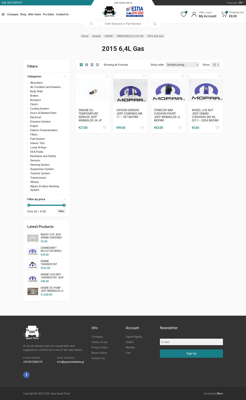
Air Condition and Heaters (45, 87)
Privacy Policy (99, 347)
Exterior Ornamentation (44, 130)
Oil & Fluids (36, 151)
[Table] (97, 64)
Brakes (34, 95)
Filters (33, 134)
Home (85, 36)
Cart (128, 352)
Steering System (40, 164)
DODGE (109, 36)
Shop (23, 14)
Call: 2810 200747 (12, 2)
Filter (61, 211)
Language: (234, 2)
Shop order (157, 64)
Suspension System (42, 169)
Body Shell (36, 91)
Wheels (34, 182)
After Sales (34, 14)
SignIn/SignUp (134, 336)
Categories (34, 76)
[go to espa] (135, 11)
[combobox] (123, 24)
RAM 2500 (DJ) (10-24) (130, 36)
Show (206, 64)
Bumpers (35, 100)
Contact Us (62, 14)
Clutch (34, 104)
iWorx (220, 393)
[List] (92, 64)
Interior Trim (37, 143)
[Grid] (81, 64)
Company (12, 14)
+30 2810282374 (32, 361)
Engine (34, 126)
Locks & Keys (38, 147)
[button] (104, 127)
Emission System (40, 121)
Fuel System (37, 138)
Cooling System (39, 108)
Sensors (35, 160)
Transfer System (40, 173)
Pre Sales (48, 14)
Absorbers (36, 82)
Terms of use (99, 342)
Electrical (35, 117)
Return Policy (99, 352)
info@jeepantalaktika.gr (70, 361)
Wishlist (130, 347)
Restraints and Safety (43, 156)
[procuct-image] (93, 90)
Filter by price (36, 199)
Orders (130, 342)
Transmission (38, 177)
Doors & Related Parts (43, 113)
